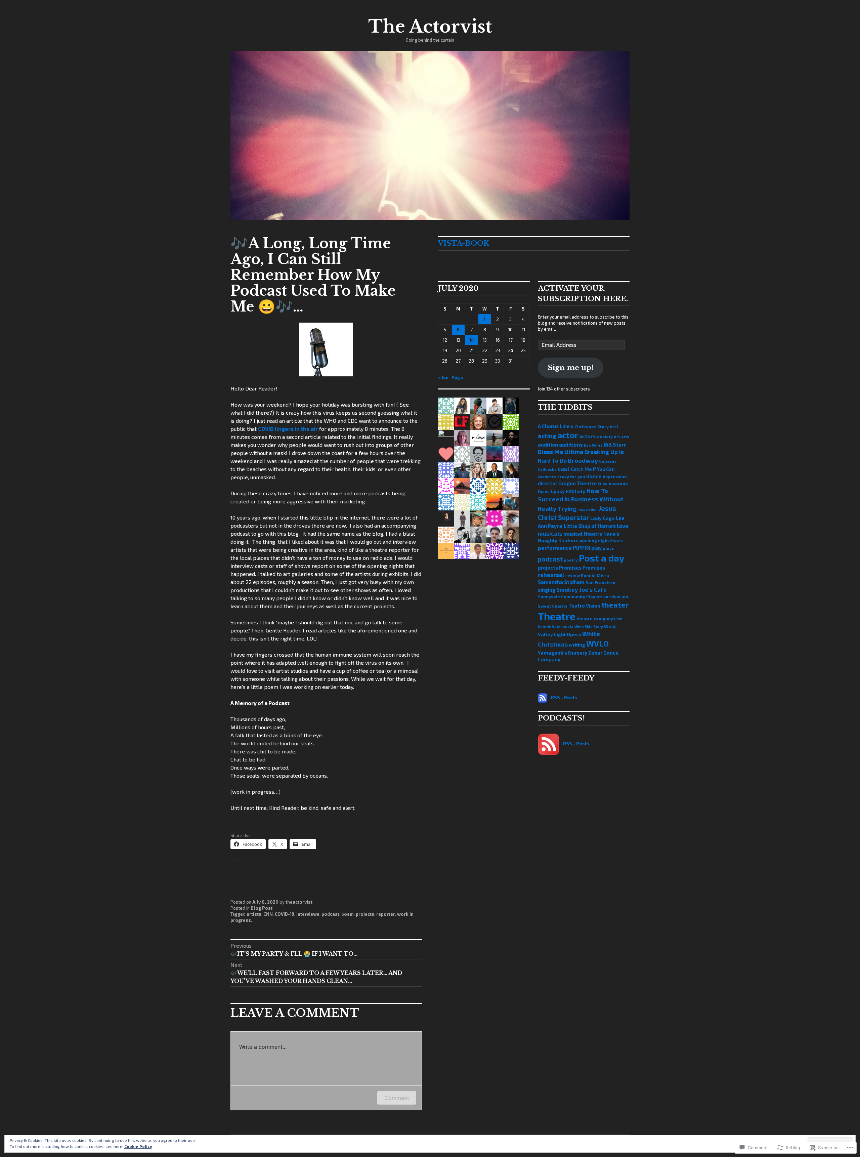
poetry (571, 559)
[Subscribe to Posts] (542, 697)
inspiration (587, 509)
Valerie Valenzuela (555, 626)
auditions (571, 444)
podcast (330, 914)
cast (564, 468)
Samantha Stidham (561, 582)
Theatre (556, 616)
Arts (625, 437)
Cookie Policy (138, 1146)
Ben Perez (593, 445)
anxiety (605, 436)
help (580, 491)
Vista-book (463, 243)
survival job (615, 596)
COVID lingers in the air (288, 428)
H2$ (570, 491)
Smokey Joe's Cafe (581, 589)
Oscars (617, 540)
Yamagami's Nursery (562, 653)
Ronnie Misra (595, 575)
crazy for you (571, 476)
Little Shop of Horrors (590, 526)
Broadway (583, 460)
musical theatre (582, 534)
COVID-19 (284, 914)
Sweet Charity (552, 606)
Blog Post (261, 908)
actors (587, 436)
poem (347, 914)
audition (548, 445)
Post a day (601, 557)
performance (555, 547)
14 (471, 340)
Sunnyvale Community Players (570, 596)
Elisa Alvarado (613, 483)
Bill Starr (615, 444)
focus (544, 491)
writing (577, 645)
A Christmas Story (590, 426)
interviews (307, 914)
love (623, 525)
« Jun (443, 377)
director (547, 483)
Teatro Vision (584, 606)
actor (567, 435)
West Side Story (588, 626)
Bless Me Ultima (561, 451)
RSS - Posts (564, 697)
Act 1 (614, 426)
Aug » (457, 377)
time (618, 618)
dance (594, 476)
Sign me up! (571, 367)
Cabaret (607, 461)
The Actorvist (430, 26)
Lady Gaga (602, 518)
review (572, 575)
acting (547, 436)
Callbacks (547, 469)
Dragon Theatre (577, 483)
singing (546, 590)
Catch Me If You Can (593, 469)
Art (617, 436)
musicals (550, 533)
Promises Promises (582, 568)
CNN (268, 914)
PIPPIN (581, 547)
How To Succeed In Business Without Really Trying (581, 499)
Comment (396, 1097)
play (596, 548)
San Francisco (600, 582)
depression (615, 476)
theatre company (594, 618)
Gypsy (558, 491)
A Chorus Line (554, 426)
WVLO (597, 643)
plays (608, 548)
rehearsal (551, 574)
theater (615, 604)
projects (365, 914)
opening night (594, 540)
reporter (385, 914)
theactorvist (299, 902)
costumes (547, 476)
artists (254, 914)
